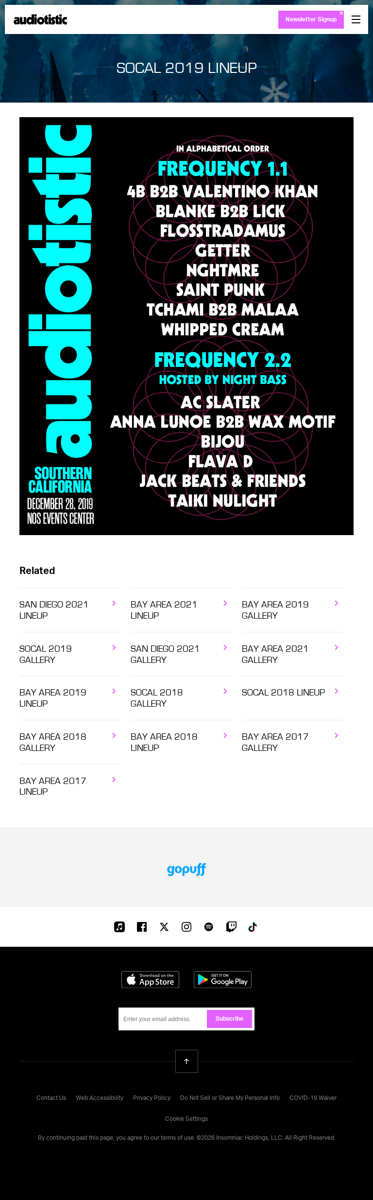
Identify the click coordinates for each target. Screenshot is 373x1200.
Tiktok (253, 927)
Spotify (208, 927)
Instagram (186, 927)
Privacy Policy (151, 1098)
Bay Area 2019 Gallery (275, 610)
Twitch (231, 927)
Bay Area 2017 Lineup (52, 787)
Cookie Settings (186, 1119)
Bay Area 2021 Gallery (275, 654)
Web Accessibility (99, 1098)
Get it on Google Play (223, 979)
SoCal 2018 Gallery (157, 698)
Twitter (164, 927)
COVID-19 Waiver (313, 1098)
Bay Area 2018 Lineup (164, 742)
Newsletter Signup (311, 20)
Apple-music (119, 927)
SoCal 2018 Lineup (283, 692)
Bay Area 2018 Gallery (52, 742)
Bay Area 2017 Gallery (275, 742)
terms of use (177, 1138)
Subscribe (229, 1019)
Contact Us (51, 1098)
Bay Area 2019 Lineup (52, 698)
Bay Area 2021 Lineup (164, 610)
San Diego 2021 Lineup (54, 610)
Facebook (141, 927)
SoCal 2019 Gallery (45, 654)
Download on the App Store (150, 979)
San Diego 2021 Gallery (165, 654)
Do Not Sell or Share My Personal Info (230, 1098)
